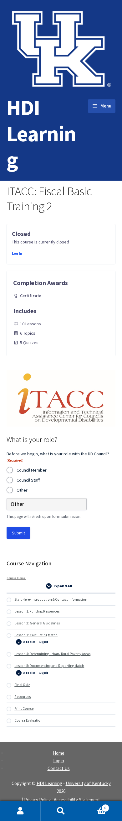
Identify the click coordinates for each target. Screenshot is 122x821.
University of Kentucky (88, 783)
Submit (18, 533)
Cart (93, 806)
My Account (20, 811)
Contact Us (59, 768)
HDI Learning (41, 133)
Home (58, 753)
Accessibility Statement (77, 800)
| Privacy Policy (36, 800)
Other (22, 490)
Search (61, 811)
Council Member (32, 470)
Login (58, 760)
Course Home (16, 578)
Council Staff (28, 480)
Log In (17, 253)
